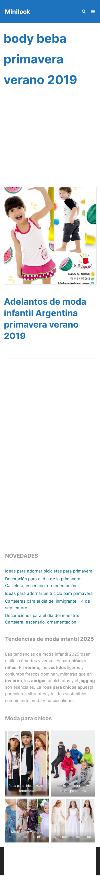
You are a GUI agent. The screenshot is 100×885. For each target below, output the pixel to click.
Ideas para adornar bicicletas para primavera (48, 571)
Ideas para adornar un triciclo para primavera (49, 593)
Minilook (17, 11)
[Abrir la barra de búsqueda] (83, 11)
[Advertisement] (50, 143)
